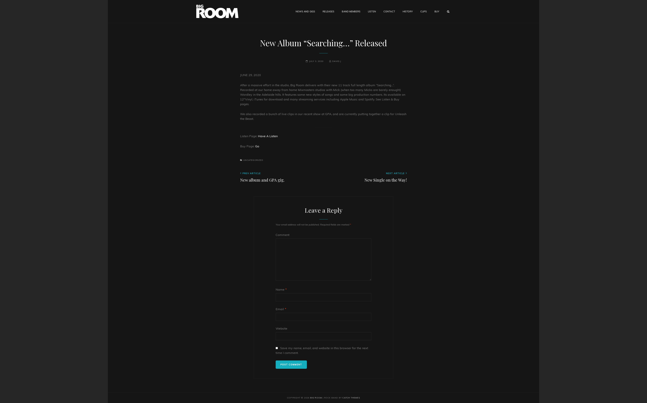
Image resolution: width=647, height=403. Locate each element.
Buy (437, 11)
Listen (372, 11)
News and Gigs (305, 11)
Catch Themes (351, 397)
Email (281, 309)
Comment (282, 235)
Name (281, 289)
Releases (328, 11)
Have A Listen (268, 136)
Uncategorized (253, 160)
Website (281, 328)
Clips (423, 11)
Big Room (316, 397)
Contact (389, 11)
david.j (336, 61)
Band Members (351, 11)
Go (257, 146)
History (408, 11)
